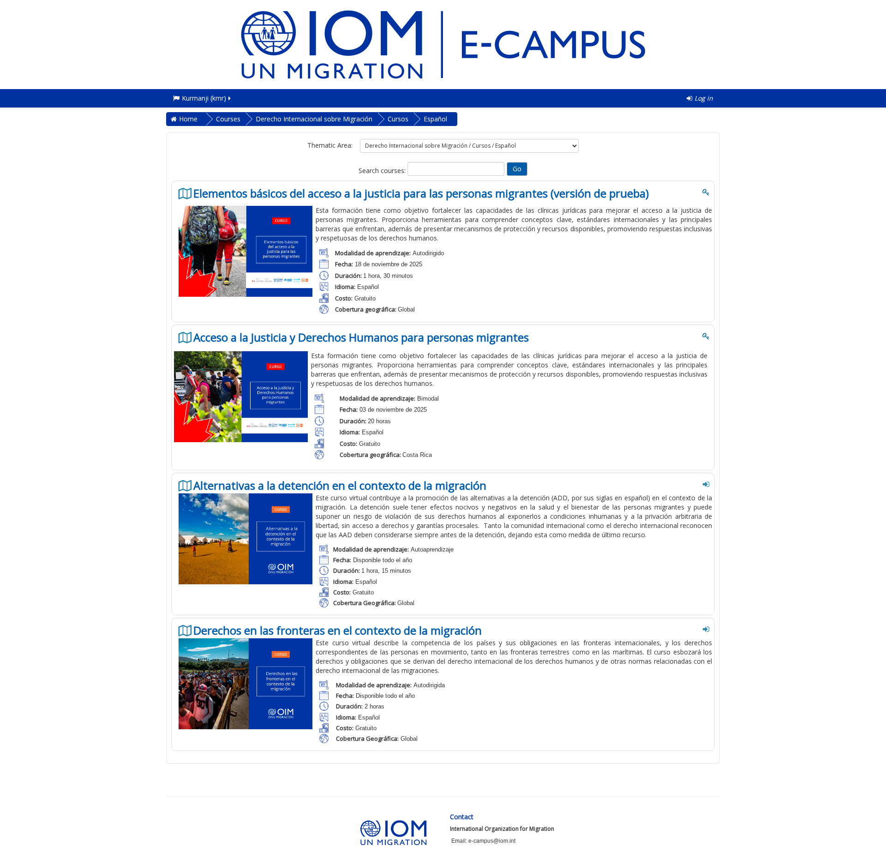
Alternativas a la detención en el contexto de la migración (339, 485)
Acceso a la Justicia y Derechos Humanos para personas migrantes (361, 337)
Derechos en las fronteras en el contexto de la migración (337, 630)
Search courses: (383, 170)
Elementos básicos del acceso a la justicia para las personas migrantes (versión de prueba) (421, 193)
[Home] (443, 43)
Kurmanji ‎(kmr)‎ (204, 98)
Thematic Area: (330, 145)
